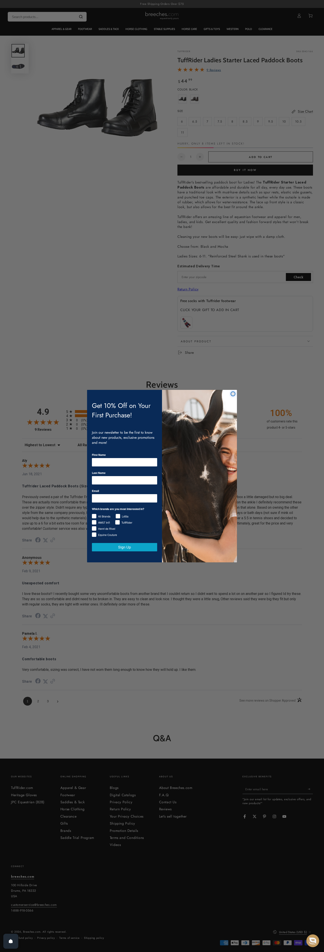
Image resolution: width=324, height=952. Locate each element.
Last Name (99, 473)
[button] (312, 940)
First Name (99, 455)
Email (95, 491)
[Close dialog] (233, 394)
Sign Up (124, 547)
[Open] (10, 941)
